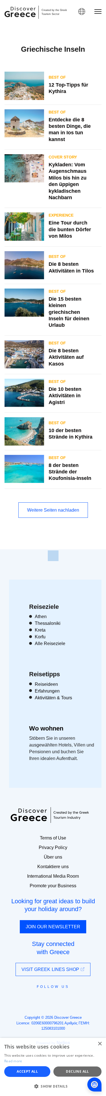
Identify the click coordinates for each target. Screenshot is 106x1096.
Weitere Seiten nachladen (53, 510)
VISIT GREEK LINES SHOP (50, 969)
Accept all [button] (27, 1071)
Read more (13, 1061)
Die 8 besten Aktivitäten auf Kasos (66, 357)
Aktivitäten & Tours (53, 697)
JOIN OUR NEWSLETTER (53, 926)
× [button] (100, 1044)
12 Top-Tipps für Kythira (68, 88)
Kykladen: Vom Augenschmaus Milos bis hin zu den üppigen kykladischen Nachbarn (67, 181)
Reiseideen (46, 684)
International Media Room (53, 876)
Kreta (40, 630)
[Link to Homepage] (20, 12)
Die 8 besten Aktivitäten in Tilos (71, 267)
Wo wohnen (46, 728)
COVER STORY (63, 157)
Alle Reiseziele (50, 643)
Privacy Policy (53, 847)
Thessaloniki (47, 623)
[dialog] (53, 1067)
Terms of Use (53, 838)
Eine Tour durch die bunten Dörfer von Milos (70, 229)
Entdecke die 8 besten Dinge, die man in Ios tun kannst (70, 129)
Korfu (40, 636)
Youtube (59, 999)
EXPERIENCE (61, 215)
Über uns (53, 857)
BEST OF (57, 77)
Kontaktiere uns (53, 866)
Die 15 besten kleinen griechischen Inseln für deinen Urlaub (69, 312)
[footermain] (53, 555)
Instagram (38, 999)
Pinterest (69, 999)
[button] (53, 1086)
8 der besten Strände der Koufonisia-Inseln (70, 471)
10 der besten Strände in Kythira (70, 434)
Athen (41, 616)
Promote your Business (53, 885)
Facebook (28, 999)
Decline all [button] (77, 1071)
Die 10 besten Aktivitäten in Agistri (65, 395)
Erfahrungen (47, 691)
